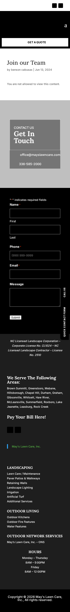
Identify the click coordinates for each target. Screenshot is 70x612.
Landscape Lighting (20, 487)
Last (13, 237)
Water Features (16, 526)
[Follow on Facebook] (54, 5)
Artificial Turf (15, 496)
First (13, 221)
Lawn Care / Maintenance (23, 473)
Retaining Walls (17, 483)
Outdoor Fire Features (21, 521)
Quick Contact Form (64, 322)
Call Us (64, 292)
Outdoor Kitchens (18, 517)
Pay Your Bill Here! (26, 417)
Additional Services (19, 501)
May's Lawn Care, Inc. (26, 446)
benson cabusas (21, 69)
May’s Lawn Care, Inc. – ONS (26, 542)
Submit (15, 317)
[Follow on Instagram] (60, 5)
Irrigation (13, 492)
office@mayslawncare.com (40, 155)
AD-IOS (35, 605)
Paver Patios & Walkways (23, 478)
